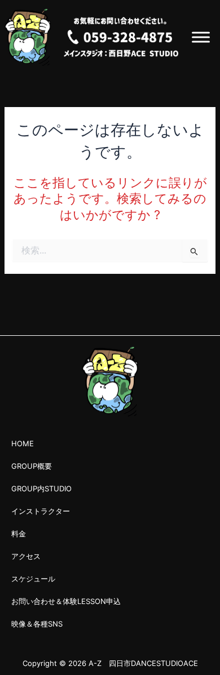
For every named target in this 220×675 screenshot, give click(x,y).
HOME (22, 443)
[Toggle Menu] (201, 37)
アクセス (26, 556)
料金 (18, 533)
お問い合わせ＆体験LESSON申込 (66, 601)
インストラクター (40, 511)
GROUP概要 (31, 465)
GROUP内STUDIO (41, 488)
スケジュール (33, 578)
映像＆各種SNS (37, 623)
